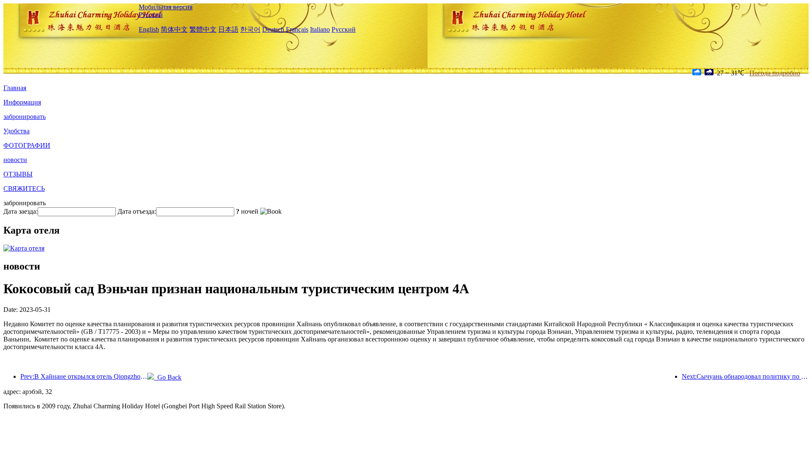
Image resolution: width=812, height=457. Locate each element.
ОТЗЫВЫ (18, 174)
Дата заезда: (20, 211)
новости (15, 159)
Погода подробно (774, 73)
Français (297, 29)
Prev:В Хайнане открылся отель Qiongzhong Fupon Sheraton (83, 376)
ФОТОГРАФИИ (26, 145)
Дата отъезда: (137, 211)
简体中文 (174, 29)
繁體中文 (203, 29)
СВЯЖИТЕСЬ (24, 188)
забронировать (24, 116)
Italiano (320, 29)
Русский (151, 14)
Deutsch (273, 29)
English (149, 29)
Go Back (167, 377)
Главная (14, 87)
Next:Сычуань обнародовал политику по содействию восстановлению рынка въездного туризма (745, 376)
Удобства (16, 131)
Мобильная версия (165, 7)
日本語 (228, 29)
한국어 (250, 29)
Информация (22, 102)
